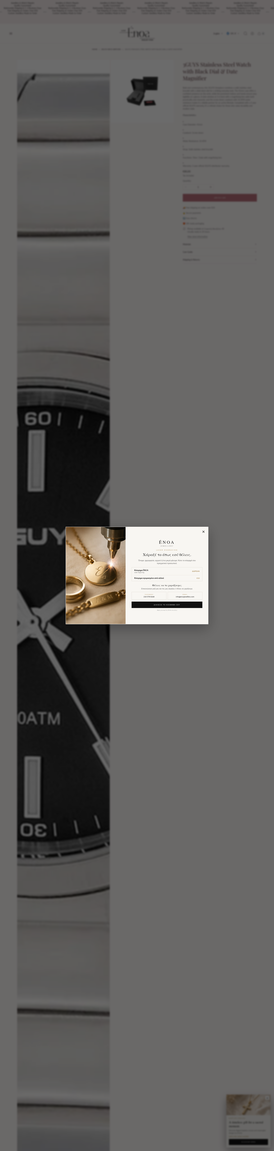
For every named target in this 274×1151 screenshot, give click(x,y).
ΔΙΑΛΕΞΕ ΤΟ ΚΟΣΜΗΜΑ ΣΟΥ (167, 605)
